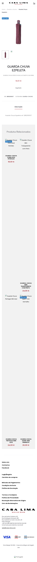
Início (3, 9)
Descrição (18, 107)
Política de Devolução (10, 488)
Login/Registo (7, 474)
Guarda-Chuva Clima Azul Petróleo (11, 157)
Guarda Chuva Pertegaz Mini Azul (11, 440)
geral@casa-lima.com (9, 528)
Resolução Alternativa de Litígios (14, 500)
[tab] (18, 106)
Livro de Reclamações (10, 503)
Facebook (5, 468)
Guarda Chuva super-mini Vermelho (25, 440)
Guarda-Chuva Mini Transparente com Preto (26, 285)
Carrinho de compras (9, 477)
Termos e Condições (9, 495)
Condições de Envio (9, 485)
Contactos (6, 465)
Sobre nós (5, 462)
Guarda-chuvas (12, 9)
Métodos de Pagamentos (11, 483)
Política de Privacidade (10, 498)
